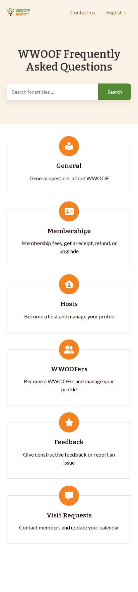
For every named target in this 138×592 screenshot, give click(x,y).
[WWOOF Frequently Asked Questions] (18, 12)
